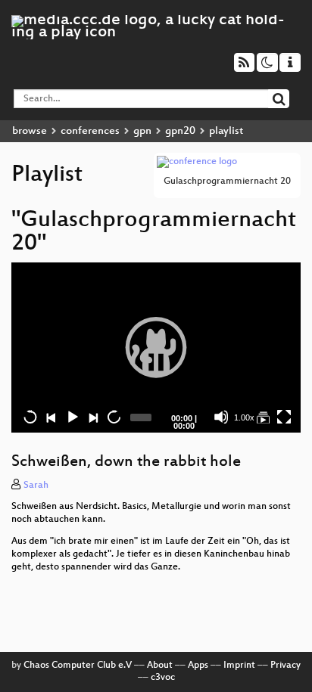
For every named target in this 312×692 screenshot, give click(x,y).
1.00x (244, 417)
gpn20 (180, 131)
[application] (156, 347)
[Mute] (221, 417)
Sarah (35, 485)
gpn (142, 131)
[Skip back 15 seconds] (30, 417)
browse (29, 131)
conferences (90, 131)
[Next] (92, 417)
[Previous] (51, 417)
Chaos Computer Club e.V (77, 665)
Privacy (285, 665)
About (160, 665)
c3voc (163, 677)
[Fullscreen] (284, 417)
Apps (198, 665)
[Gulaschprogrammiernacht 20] (263, 417)
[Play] (156, 347)
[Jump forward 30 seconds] (113, 417)
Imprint (239, 665)
